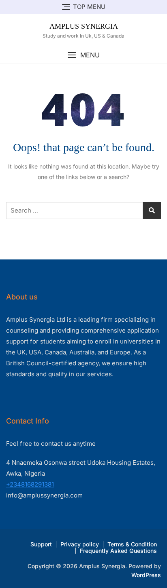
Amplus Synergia (83, 26)
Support (41, 544)
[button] (83, 55)
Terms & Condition (132, 544)
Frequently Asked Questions (118, 550)
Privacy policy (79, 544)
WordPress (146, 574)
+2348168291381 (30, 484)
